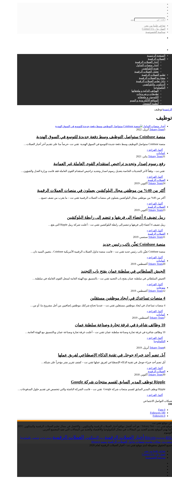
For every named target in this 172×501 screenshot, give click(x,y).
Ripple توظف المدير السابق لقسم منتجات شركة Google (118, 382)
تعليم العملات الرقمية (153, 74)
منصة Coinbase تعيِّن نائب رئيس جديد (134, 244)
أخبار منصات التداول (147, 65)
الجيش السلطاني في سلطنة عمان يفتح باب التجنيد (123, 271)
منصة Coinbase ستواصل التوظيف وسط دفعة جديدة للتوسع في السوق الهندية (100, 137)
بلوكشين (35, 438)
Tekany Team (155, 156)
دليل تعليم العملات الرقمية (150, 81)
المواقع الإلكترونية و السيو (144, 100)
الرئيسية (167, 109)
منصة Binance (99, 441)
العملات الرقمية (156, 58)
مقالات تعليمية (153, 442)
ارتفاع (101, 438)
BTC (169, 437)
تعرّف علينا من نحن (154, 25)
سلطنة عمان (166, 442)
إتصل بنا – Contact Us (153, 28)
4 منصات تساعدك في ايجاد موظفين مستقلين (127, 298)
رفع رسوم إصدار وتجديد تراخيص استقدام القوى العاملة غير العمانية (109, 164)
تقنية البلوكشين (150, 68)
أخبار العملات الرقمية (147, 62)
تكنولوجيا (25, 437)
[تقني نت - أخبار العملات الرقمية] (153, 43)
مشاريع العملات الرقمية (152, 78)
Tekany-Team (156, 129)
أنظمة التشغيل (150, 103)
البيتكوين (92, 437)
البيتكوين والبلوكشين (154, 84)
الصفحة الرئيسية (156, 55)
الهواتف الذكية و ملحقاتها (145, 90)
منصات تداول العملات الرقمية (126, 441)
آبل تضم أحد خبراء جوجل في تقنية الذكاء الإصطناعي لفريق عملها (111, 355)
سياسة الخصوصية (155, 32)
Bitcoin (150, 437)
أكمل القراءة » (155, 150)
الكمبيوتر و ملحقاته (148, 97)
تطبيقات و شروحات (148, 94)
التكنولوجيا (159, 87)
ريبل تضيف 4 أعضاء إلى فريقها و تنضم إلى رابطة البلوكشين (116, 217)
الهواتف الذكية (46, 438)
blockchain (160, 438)
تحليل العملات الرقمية (146, 71)
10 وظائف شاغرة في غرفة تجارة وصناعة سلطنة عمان (120, 325)
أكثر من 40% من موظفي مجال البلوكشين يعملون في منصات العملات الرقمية (101, 190)
